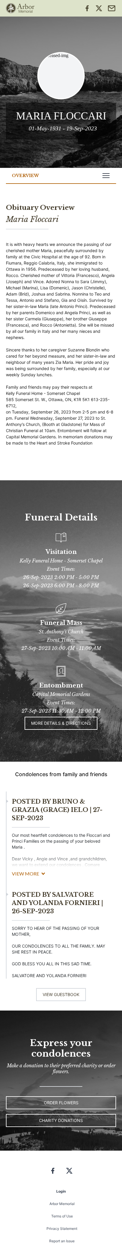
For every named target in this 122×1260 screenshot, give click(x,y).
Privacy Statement (61, 1228)
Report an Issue (62, 1241)
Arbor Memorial (62, 1203)
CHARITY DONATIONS (61, 1120)
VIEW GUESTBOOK (61, 994)
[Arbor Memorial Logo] (20, 8)
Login (61, 1191)
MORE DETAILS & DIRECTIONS (61, 723)
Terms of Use (62, 1216)
